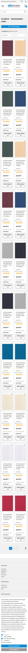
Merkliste (11, 40)
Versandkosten (6, 79)
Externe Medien (7, 636)
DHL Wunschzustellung (9, 638)
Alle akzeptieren (14, 649)
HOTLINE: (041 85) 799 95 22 (8, 1)
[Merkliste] (22, 1)
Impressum (4, 585)
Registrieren (4, 571)
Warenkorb (3, 574)
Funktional (6, 640)
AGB (2, 589)
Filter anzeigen (15, 26)
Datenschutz (4, 587)
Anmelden (3, 569)
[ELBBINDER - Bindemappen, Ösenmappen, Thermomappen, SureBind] (14, 6)
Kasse (2, 576)
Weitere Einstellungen (6, 642)
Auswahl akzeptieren (14, 646)
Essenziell (6, 634)
